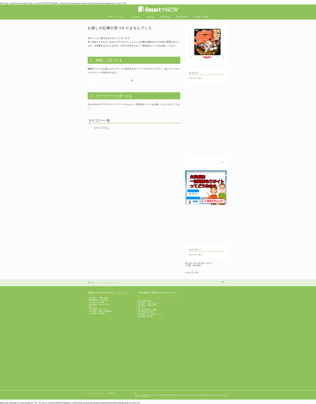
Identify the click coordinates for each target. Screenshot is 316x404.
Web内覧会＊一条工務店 (98, 300)
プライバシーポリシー (97, 393)
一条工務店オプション (97, 309)
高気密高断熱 (182, 17)
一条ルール (92, 307)
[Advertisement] (206, 103)
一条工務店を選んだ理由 (146, 310)
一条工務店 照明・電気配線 (100, 311)
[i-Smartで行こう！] (158, 13)
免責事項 (111, 393)
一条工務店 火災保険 (96, 313)
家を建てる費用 (201, 17)
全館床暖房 (165, 17)
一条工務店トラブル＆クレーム (149, 314)
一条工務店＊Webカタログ (99, 304)
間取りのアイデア (116, 17)
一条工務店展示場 (143, 301)
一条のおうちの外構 (96, 302)
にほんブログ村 (191, 272)
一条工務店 (135, 17)
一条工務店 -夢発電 (144, 316)
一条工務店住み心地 (144, 312)
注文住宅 (150, 17)
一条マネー (141, 307)
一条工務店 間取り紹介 (98, 298)
